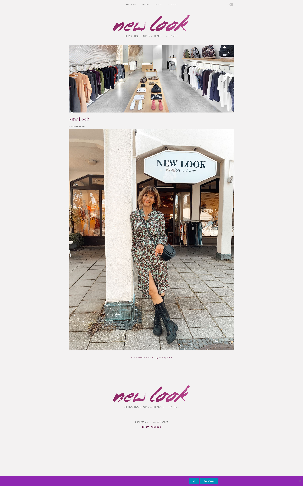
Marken (145, 4)
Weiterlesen (209, 480)
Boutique (131, 4)
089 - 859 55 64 (153, 427)
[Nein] (300, 481)
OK (194, 480)
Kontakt (172, 4)
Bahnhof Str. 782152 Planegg (151, 421)
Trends (158, 4)
